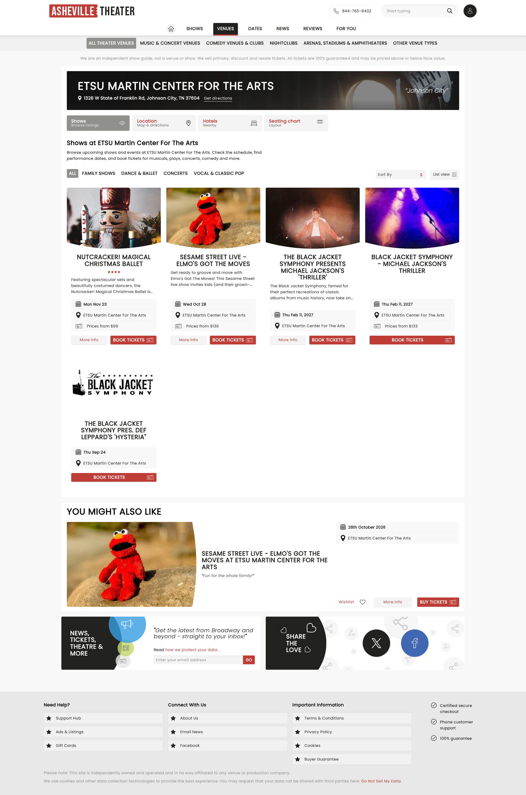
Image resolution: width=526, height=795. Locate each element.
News (282, 28)
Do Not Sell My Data (381, 781)
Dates (255, 28)
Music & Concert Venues (170, 43)
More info (89, 340)
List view (441, 174)
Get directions (218, 98)
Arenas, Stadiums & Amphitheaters (345, 43)
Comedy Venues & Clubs (235, 43)
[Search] (451, 11)
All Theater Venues (111, 43)
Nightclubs (284, 43)
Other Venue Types (415, 43)
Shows (194, 28)
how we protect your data (191, 649)
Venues (225, 28)
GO (249, 660)
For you (346, 28)
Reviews (313, 28)
